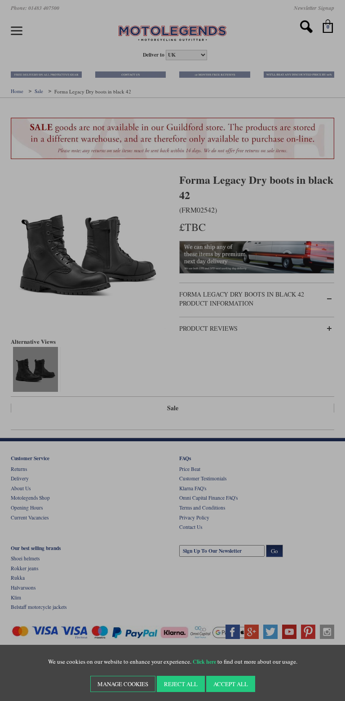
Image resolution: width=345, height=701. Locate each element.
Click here (204, 662)
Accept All (230, 684)
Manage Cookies (122, 684)
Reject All (181, 684)
